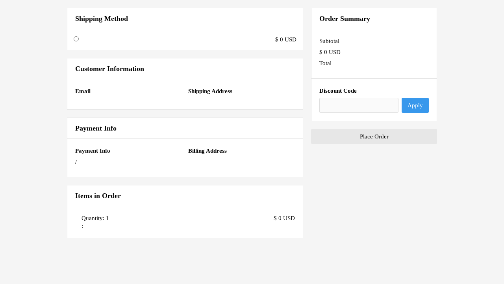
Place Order (374, 136)
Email (83, 91)
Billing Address (207, 151)
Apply (415, 105)
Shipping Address (210, 91)
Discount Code (338, 91)
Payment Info (92, 151)
